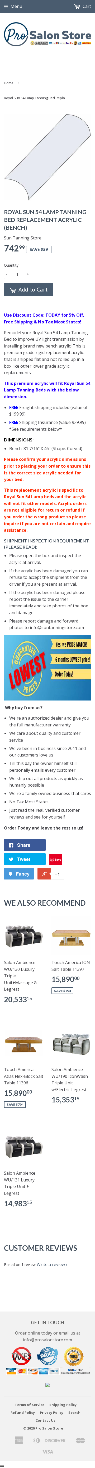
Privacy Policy (51, 1412)
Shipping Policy (63, 1404)
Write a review (51, 1264)
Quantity (11, 265)
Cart (86, 6)
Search (74, 1412)
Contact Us (45, 1420)
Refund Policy (23, 1412)
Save (58, 859)
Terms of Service (29, 1404)
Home (8, 83)
